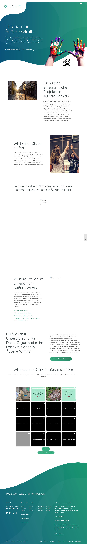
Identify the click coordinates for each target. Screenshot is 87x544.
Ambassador (53, 541)
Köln (30, 508)
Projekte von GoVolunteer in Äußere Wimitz (28, 318)
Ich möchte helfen (12, 49)
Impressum (70, 541)
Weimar (48, 508)
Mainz (31, 510)
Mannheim (41, 506)
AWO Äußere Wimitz (21, 310)
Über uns (46, 541)
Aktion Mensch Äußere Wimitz (24, 316)
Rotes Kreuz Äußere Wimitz (23, 313)
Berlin (22, 506)
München (40, 508)
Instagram (10, 513)
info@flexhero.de (13, 508)
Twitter (7, 513)
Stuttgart (40, 510)
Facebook (17, 513)
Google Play (25, 195)
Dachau (23, 510)
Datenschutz (78, 541)
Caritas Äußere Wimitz (22, 321)
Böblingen (49, 506)
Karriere (59, 541)
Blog (41, 541)
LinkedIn (13, 513)
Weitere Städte (25, 514)
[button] (23, 394)
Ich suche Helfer (27, 49)
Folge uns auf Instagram (46, 453)
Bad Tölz (23, 508)
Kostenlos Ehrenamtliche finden (61, 359)
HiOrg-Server (25, 522)
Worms (48, 510)
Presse (64, 541)
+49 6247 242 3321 (14, 506)
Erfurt (31, 506)
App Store (62, 195)
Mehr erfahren (59, 516)
